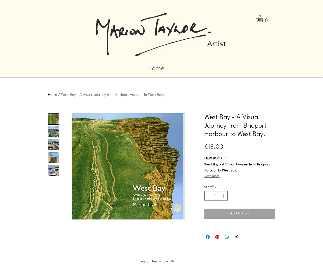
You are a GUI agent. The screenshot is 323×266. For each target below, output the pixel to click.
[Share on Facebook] (208, 237)
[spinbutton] (216, 195)
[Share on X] (236, 237)
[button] (263, 18)
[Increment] (224, 195)
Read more (212, 176)
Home (52, 95)
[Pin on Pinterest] (217, 237)
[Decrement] (208, 195)
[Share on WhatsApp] (227, 237)
